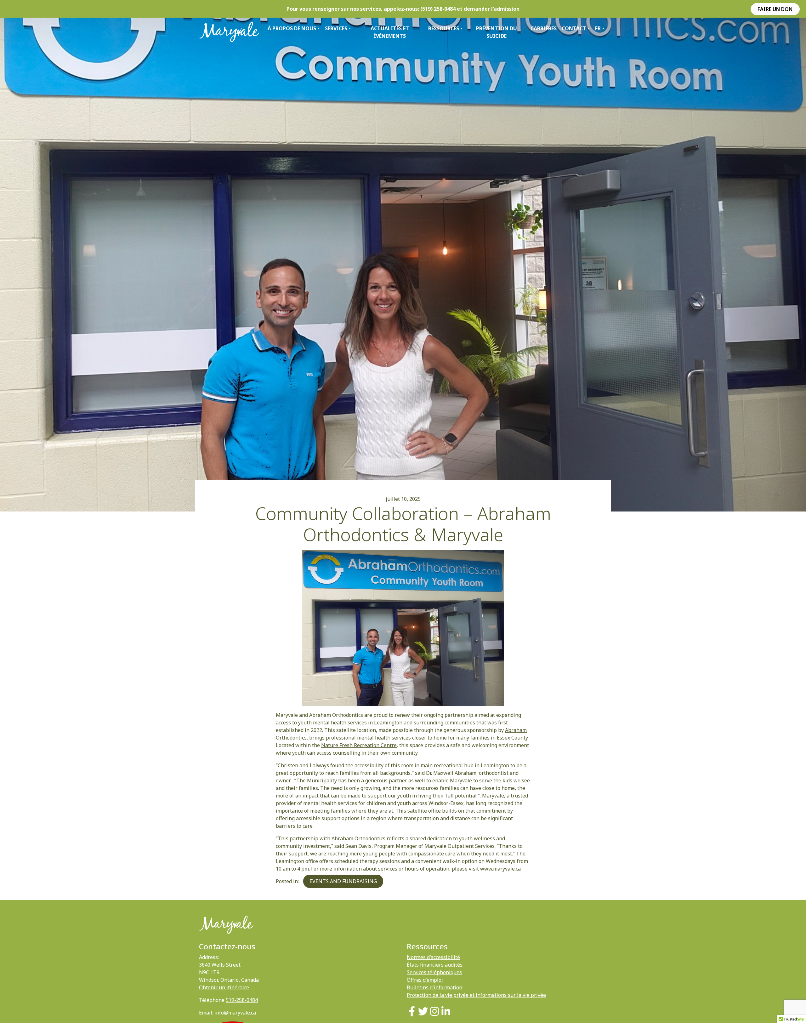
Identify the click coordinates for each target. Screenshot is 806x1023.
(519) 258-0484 (438, 8)
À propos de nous (292, 28)
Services (336, 28)
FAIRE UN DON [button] (775, 9)
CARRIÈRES (544, 28)
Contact (574, 28)
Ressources (443, 28)
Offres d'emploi (425, 979)
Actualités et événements (390, 32)
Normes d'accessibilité (433, 957)
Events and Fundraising (343, 881)
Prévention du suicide (496, 32)
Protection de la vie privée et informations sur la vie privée (476, 995)
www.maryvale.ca (500, 868)
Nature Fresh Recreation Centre (359, 745)
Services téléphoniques (434, 972)
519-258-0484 (242, 1000)
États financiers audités (435, 964)
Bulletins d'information (434, 987)
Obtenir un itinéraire (224, 987)
